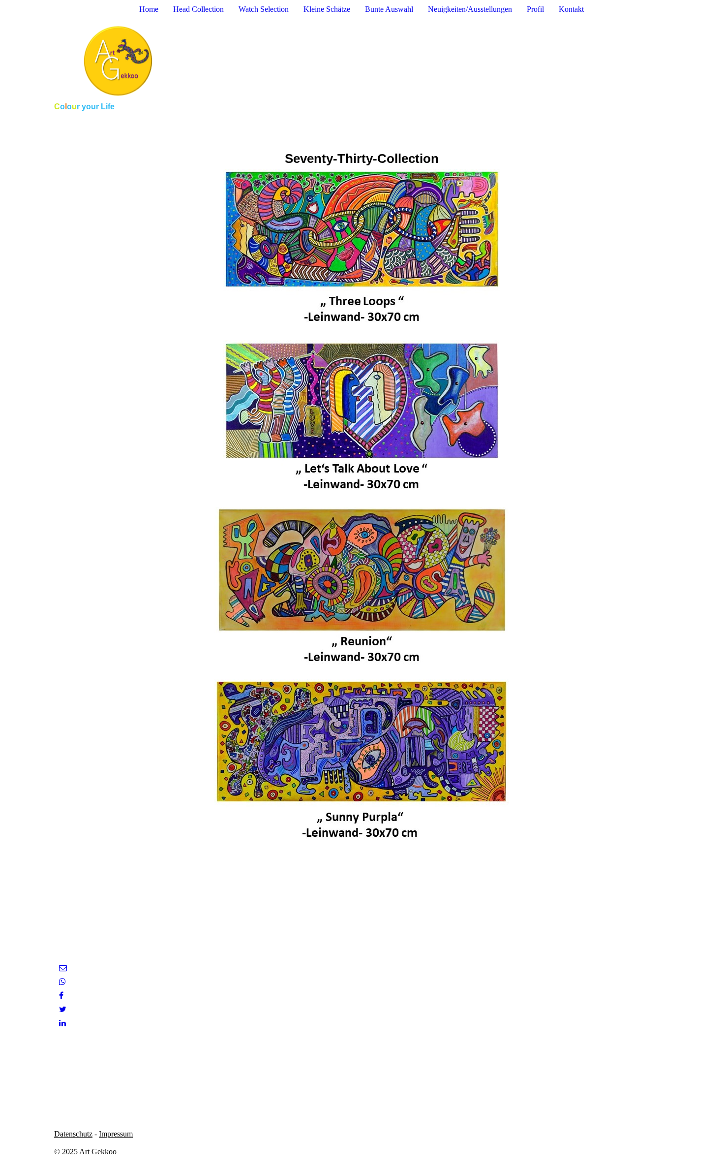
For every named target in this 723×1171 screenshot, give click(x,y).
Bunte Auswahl (389, 9)
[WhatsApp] (62, 982)
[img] (361, 60)
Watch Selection (264, 9)
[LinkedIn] (62, 1023)
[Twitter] (62, 1009)
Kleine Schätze (326, 9)
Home (148, 9)
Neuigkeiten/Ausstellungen (470, 9)
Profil (535, 9)
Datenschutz (73, 1134)
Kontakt (571, 9)
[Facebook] (61, 995)
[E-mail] (63, 968)
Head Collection (198, 9)
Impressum (116, 1134)
